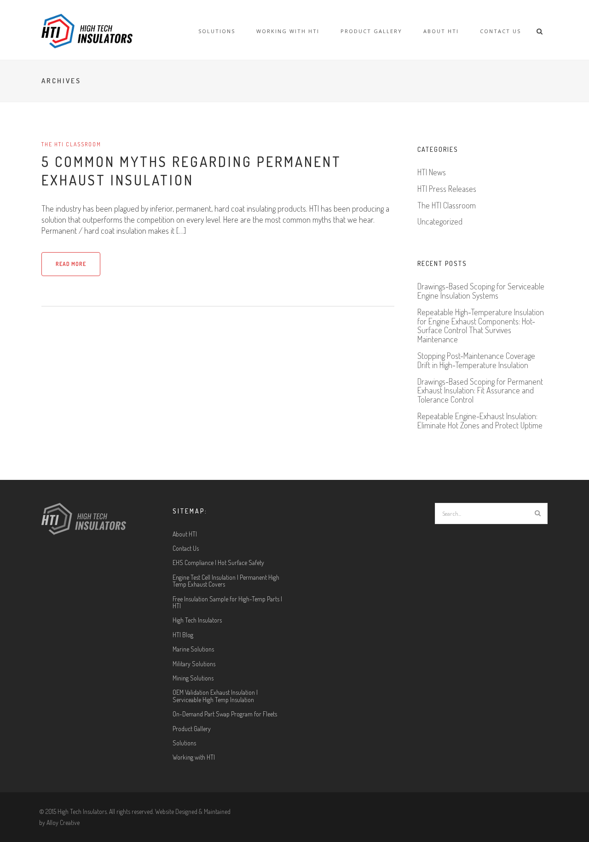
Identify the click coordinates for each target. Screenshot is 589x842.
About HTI (441, 31)
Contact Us (500, 31)
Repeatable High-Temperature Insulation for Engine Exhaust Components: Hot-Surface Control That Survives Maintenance (480, 326)
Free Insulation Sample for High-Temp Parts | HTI (227, 602)
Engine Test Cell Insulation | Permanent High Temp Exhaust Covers (226, 581)
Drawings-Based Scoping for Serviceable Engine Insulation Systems (480, 291)
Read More (71, 263)
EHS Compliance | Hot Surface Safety (218, 562)
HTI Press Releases (446, 189)
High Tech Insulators (197, 620)
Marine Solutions (193, 649)
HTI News (431, 172)
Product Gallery (371, 31)
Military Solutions (194, 663)
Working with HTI (287, 31)
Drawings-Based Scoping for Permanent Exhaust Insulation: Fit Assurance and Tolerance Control (480, 390)
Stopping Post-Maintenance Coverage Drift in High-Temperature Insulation (476, 361)
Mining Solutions (193, 678)
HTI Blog (183, 634)
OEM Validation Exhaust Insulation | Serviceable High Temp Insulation (215, 696)
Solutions (216, 31)
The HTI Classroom (71, 144)
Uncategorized (439, 221)
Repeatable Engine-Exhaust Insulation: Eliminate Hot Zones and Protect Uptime (480, 421)
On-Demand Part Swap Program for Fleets (225, 713)
